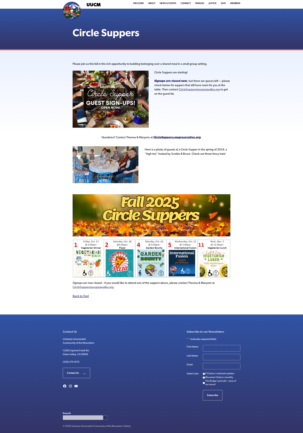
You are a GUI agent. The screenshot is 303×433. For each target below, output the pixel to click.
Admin (127, 426)
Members (235, 3)
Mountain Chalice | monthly (219, 377)
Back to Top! (81, 296)
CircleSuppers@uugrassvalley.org (199, 89)
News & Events (168, 3)
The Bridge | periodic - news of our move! (220, 383)
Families (199, 3)
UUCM (93, 5)
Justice (213, 3)
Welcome (138, 3)
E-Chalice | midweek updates (219, 373)
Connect (186, 3)
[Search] (105, 417)
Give (223, 3)
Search (67, 413)
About (151, 3)
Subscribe (212, 395)
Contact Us (73, 372)
